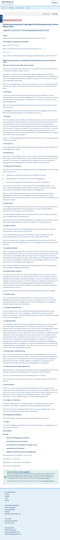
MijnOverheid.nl (9, 528)
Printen (53, 13)
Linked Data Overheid (11, 521)
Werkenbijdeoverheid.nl (12, 534)
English (7, 496)
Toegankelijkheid (10, 509)
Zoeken (7, 500)
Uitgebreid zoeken (20, 8)
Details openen (1, 19)
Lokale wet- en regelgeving (7, 8)
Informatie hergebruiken (12, 505)
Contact (7, 494)
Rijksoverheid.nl (9, 530)
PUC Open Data (9, 523)
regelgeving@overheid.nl (47, 481)
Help (6, 498)
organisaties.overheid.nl (43, 478)
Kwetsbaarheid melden (12, 514)
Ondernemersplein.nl (11, 532)
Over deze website (10, 492)
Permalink (45, 13)
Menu (56, 3)
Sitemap (7, 511)
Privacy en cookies (10, 507)
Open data (8, 518)
